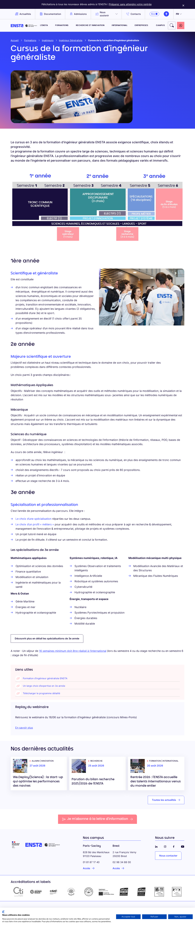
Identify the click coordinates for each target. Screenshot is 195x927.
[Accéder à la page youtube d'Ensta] (182, 846)
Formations (62, 25)
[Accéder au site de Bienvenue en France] (88, 891)
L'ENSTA (44, 25)
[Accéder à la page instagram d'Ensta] (165, 846)
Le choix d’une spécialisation (33, 518)
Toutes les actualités (164, 799)
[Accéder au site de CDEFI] (53, 891)
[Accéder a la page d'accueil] (24, 25)
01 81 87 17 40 (91, 862)
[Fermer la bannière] (183, 4)
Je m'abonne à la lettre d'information (97, 819)
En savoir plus (24, 727)
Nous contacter (168, 855)
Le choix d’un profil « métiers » (35, 524)
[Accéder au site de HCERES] (71, 891)
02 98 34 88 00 (122, 862)
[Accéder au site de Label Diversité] (176, 891)
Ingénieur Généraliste (70, 40)
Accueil (15, 40)
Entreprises (142, 25)
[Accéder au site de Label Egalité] (159, 891)
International (119, 25)
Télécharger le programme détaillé (41, 693)
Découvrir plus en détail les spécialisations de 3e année (47, 638)
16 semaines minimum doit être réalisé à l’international (72, 650)
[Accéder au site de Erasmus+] (106, 891)
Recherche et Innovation (90, 25)
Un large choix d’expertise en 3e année (44, 685)
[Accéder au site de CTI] (18, 891)
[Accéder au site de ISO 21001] (141, 891)
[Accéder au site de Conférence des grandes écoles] (36, 891)
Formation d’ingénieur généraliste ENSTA (45, 678)
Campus (160, 25)
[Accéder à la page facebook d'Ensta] (174, 846)
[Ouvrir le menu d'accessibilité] (166, 13)
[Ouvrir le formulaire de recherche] (172, 25)
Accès (86, 868)
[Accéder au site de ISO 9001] (124, 891)
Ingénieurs (47, 40)
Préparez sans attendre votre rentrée (130, 4)
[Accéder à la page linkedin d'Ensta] (156, 846)
